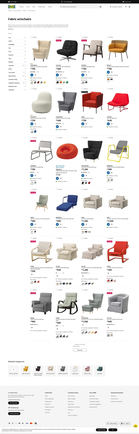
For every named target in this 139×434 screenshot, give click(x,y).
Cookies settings (101, 429)
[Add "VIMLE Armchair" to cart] (82, 224)
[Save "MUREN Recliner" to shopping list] (31, 327)
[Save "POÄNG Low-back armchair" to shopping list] (31, 274)
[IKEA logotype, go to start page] (11, 6)
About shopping (71, 398)
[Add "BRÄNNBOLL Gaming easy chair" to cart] (108, 172)
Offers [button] (33, 6)
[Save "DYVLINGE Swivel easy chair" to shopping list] (60, 75)
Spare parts (70, 401)
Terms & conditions (72, 415)
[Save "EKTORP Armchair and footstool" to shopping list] (82, 276)
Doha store (47, 404)
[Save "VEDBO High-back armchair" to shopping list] (35, 224)
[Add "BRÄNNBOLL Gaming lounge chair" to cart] (57, 224)
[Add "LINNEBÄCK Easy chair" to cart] (31, 175)
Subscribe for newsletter (116, 401)
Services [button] (50, 6)
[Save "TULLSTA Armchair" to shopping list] (108, 327)
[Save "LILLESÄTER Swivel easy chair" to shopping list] (35, 123)
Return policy (71, 404)
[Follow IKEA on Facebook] (9, 423)
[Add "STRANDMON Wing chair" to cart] (31, 75)
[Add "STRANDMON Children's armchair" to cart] (57, 126)
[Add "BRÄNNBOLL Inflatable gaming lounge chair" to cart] (57, 178)
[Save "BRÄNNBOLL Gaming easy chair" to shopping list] (111, 172)
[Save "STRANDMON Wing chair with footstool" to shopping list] (82, 325)
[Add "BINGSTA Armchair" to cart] (108, 72)
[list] (69, 371)
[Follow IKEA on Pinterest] (22, 423)
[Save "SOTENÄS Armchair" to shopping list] (111, 123)
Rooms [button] (28, 6)
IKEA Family (47, 409)
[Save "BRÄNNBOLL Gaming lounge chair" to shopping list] (60, 224)
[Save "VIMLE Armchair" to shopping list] (86, 224)
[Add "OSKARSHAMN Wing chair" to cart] (82, 175)
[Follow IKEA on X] (16, 423)
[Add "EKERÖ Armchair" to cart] (82, 123)
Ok (112, 429)
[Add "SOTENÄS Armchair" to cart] (108, 123)
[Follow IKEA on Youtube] (19, 423)
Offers (46, 396)
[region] (69, 430)
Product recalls (114, 398)
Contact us (70, 409)
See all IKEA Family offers (14, 399)
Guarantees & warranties (74, 407)
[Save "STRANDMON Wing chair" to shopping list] (35, 75)
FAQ (69, 412)
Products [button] (21, 6)
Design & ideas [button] (41, 6)
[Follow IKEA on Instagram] (12, 423)
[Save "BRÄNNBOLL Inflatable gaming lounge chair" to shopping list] (60, 178)
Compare (34, 37)
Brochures (47, 412)
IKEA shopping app (49, 398)
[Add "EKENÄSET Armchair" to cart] (82, 75)
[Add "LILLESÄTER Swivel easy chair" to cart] (31, 123)
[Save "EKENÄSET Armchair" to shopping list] (86, 75)
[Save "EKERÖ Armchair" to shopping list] (86, 123)
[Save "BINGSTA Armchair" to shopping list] (111, 72)
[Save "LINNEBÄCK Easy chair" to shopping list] (35, 175)
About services (71, 396)
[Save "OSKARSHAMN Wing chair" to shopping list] (86, 175)
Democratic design (93, 398)
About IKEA (92, 396)
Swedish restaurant (49, 407)
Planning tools (48, 401)
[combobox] (79, 6)
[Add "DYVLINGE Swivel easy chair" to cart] (57, 75)
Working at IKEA (93, 407)
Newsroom (113, 396)
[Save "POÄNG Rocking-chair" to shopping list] (57, 328)
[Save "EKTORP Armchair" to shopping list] (57, 276)
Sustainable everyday (94, 401)
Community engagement (95, 404)
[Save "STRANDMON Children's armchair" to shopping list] (60, 126)
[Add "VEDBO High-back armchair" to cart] (31, 224)
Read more (10, 29)
